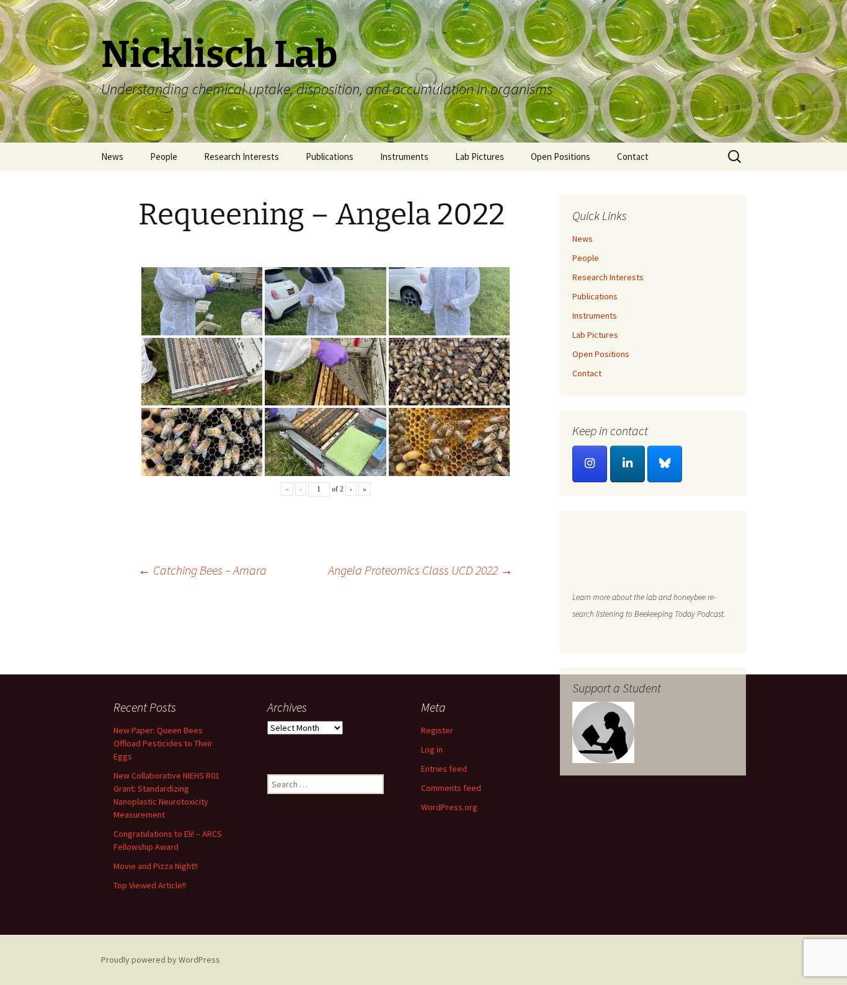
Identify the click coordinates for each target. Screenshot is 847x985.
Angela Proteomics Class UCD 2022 (420, 570)
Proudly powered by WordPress (160, 959)
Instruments (404, 156)
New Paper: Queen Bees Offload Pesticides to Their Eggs (163, 743)
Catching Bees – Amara (202, 570)
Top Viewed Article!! (149, 885)
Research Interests (241, 156)
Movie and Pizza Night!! (155, 866)
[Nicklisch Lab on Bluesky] (664, 464)
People (163, 156)
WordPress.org (449, 807)
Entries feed (444, 768)
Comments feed (451, 787)
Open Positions (560, 156)
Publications (329, 156)
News (112, 156)
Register (437, 730)
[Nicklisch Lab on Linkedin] (627, 464)
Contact (633, 156)
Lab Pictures (479, 156)
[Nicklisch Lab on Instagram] (589, 464)
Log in (432, 749)
